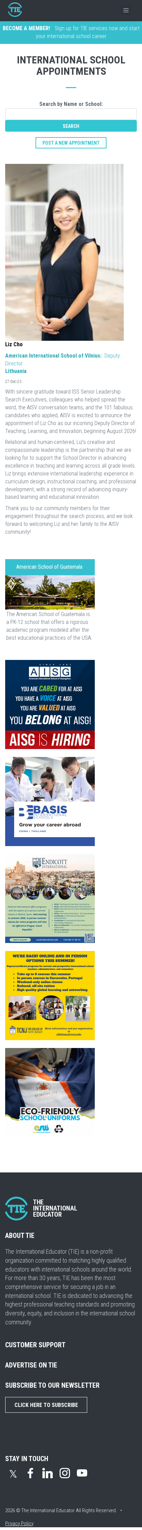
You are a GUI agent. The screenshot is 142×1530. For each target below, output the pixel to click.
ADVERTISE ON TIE (31, 1365)
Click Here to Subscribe (46, 1405)
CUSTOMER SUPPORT (35, 1345)
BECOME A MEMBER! (26, 28)
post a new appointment (71, 143)
